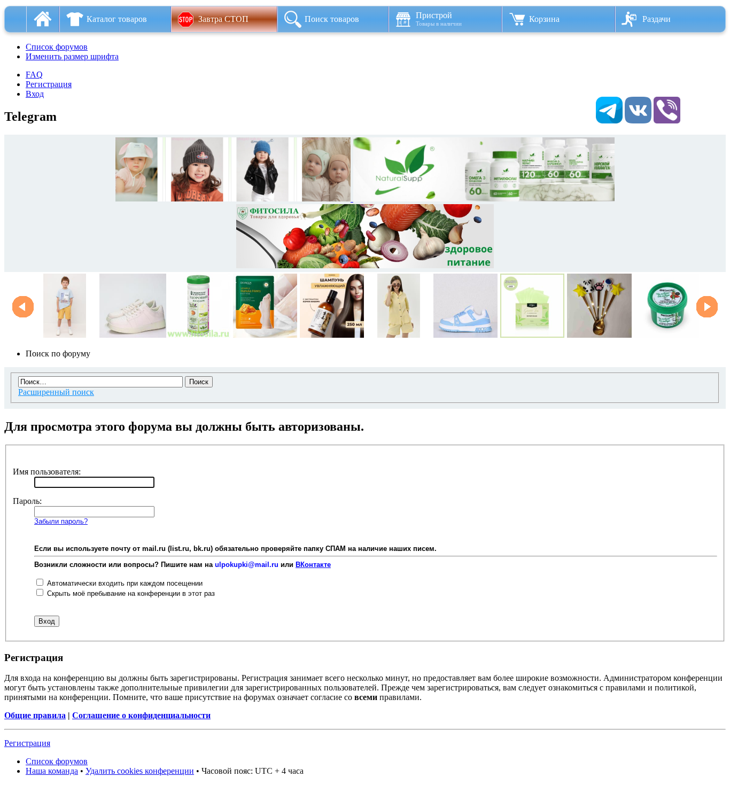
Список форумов (57, 46)
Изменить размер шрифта (72, 56)
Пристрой (439, 19)
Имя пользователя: (47, 471)
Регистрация (49, 84)
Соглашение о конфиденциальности (141, 715)
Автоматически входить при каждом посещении (124, 583)
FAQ (34, 74)
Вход (35, 93)
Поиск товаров (332, 19)
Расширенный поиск (56, 392)
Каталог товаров (117, 19)
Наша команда (52, 770)
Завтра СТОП (223, 19)
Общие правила (35, 715)
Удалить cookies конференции (140, 770)
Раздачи (656, 19)
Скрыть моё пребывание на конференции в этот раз (130, 593)
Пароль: (27, 501)
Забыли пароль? (61, 521)
